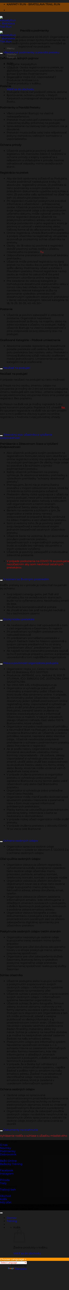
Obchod (5, 1196)
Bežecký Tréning (11, 1164)
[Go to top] (1, 1212)
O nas (4, 1144)
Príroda (5, 1180)
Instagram (7, 1173)
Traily (3, 1183)
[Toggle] (1, 53)
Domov (12, 54)
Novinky (5, 1148)
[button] (11, 48)
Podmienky (8, 1151)
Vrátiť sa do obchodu (20, 89)
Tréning (12, 1221)
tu (63, 407)
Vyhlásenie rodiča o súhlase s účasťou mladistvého (33, 1135)
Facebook (6, 1170)
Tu (42, 252)
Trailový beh (8, 1189)
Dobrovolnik (8, 1154)
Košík (3, 1199)
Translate (21, 1268)
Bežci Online (8, 1160)
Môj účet (6, 1202)
